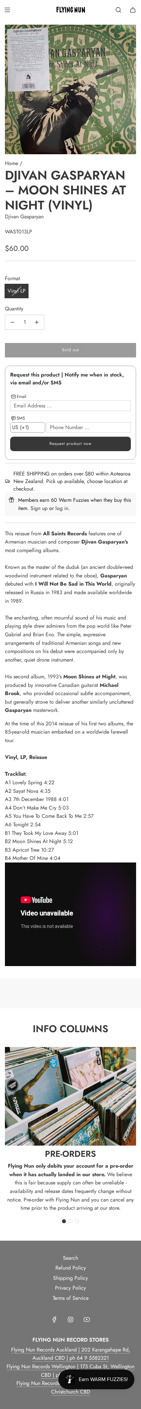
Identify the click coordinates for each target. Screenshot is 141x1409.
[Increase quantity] (37, 322)
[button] (64, 1221)
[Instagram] (70, 1319)
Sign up (39, 508)
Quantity (14, 308)
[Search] (118, 10)
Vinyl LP (17, 291)
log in (61, 508)
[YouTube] (86, 1319)
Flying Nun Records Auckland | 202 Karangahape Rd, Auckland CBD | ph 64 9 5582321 (70, 1354)
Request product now (70, 444)
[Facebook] (54, 1319)
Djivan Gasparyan (24, 216)
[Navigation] (7, 10)
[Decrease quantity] (12, 322)
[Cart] (133, 10)
